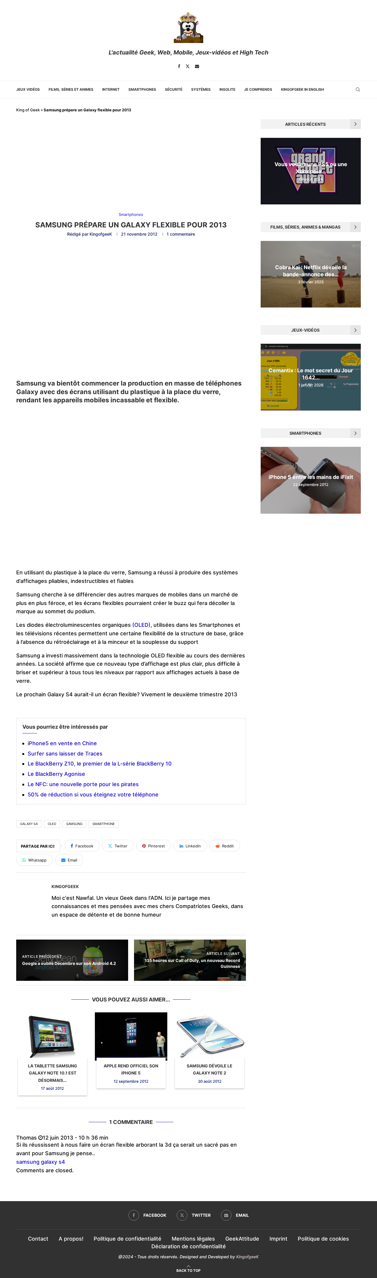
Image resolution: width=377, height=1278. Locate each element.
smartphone (103, 824)
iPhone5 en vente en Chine (62, 743)
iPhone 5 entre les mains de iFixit (311, 477)
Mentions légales (193, 1239)
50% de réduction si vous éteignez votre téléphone (93, 794)
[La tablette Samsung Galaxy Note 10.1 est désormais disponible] (52, 1036)
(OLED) (141, 625)
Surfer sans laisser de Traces (65, 753)
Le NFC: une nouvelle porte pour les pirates (83, 784)
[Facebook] (179, 66)
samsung (74, 824)
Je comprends (258, 89)
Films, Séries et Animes (71, 89)
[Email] (197, 66)
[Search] (358, 89)
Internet (111, 89)
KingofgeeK (101, 234)
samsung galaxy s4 (40, 1162)
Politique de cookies (323, 1239)
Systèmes (201, 89)
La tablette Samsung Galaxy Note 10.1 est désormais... (52, 1073)
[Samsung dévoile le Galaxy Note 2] (209, 1036)
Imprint (278, 1239)
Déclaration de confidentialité (188, 1246)
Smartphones (142, 89)
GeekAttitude (242, 1239)
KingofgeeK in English (302, 89)
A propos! (71, 1239)
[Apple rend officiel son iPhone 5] (131, 1036)
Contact (38, 1239)
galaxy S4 (29, 824)
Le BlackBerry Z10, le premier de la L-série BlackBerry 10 (100, 763)
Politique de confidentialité (127, 1239)
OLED (52, 824)
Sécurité (173, 89)
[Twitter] (188, 66)
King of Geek (28, 110)
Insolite (227, 89)
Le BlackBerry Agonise (56, 774)
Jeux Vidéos (28, 89)
